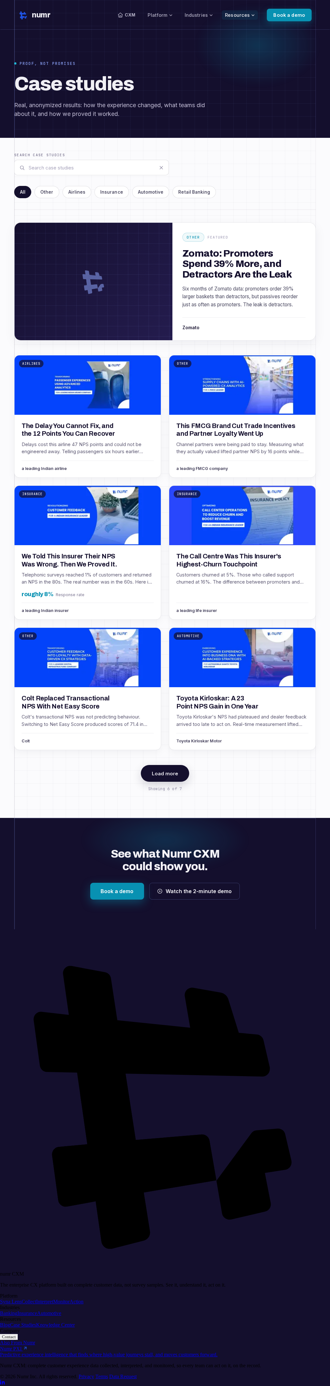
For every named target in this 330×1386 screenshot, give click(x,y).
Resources (237, 15)
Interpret (44, 1301)
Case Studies (23, 1325)
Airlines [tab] (77, 192)
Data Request (123, 1376)
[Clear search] (161, 167)
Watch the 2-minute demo (199, 891)
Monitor (61, 1301)
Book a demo (289, 15)
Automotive (49, 1313)
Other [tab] (46, 192)
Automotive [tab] (151, 192)
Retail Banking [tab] (194, 192)
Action (76, 1301)
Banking (8, 1313)
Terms (101, 1376)
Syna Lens (11, 1301)
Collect (29, 1301)
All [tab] (22, 192)
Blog (5, 1325)
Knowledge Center (55, 1325)
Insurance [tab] (111, 192)
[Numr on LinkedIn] (2, 1383)
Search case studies (39, 155)
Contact (9, 1336)
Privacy (86, 1376)
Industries (196, 15)
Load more (165, 773)
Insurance (27, 1313)
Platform (157, 15)
